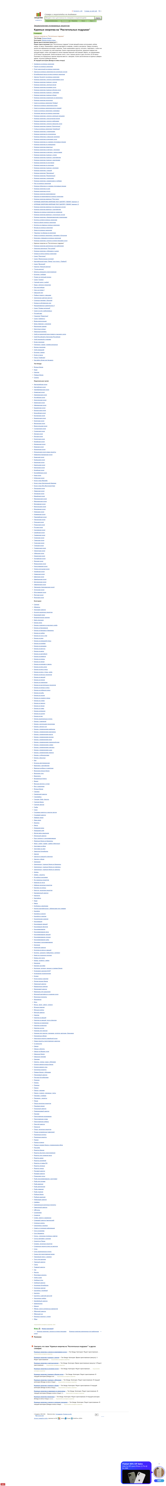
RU (99, 11)
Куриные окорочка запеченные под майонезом (84, 1331)
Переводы (74, 21)
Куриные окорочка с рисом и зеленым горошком (50, 1402)
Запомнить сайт (78, 11)
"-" (39, 269)
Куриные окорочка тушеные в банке (46, 1385)
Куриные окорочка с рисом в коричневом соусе (50, 1352)
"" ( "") (50, 261)
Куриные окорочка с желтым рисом (46, 1363)
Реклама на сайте (67, 1414)
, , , (47, 952)
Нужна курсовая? (48, 1328)
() (44, 587)
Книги (83, 21)
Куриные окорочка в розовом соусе (46, 1368)
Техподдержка (59, 1414)
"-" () (56, 201)
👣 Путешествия (39, 1415)
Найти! (98, 18)
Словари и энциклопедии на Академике (60, 14)
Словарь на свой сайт (90, 11)
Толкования (65, 21)
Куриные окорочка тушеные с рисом (46, 1357)
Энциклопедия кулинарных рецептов (52, 21)
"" (46, 77)
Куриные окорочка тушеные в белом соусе (48, 1374)
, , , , (54, 1033)
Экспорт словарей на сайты (41, 1418)
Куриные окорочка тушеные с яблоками (47, 1380)
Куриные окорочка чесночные (44, 1396)
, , (43, 672)
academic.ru (38, 20)
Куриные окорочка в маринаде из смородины (49, 1391)
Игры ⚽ (92, 21)
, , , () (47, 843)
